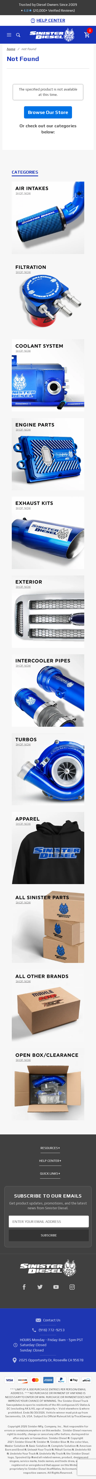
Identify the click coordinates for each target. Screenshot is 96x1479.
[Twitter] (40, 1287)
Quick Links (49, 1173)
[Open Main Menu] (9, 35)
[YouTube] (56, 1287)
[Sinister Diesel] (52, 34)
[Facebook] (24, 1287)
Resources (49, 1148)
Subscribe (49, 1235)
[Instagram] (72, 1287)
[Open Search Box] (18, 35)
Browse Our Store (48, 112)
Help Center (49, 1161)
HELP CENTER (51, 20)
